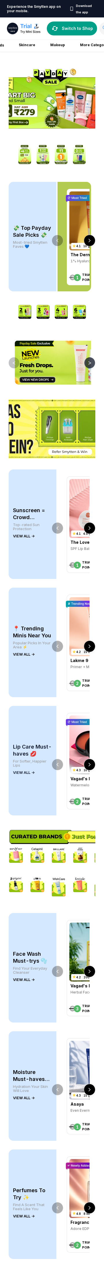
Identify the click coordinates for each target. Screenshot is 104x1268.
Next (85, 362)
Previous (10, 362)
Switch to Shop (77, 28)
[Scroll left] (57, 240)
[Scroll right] (89, 240)
